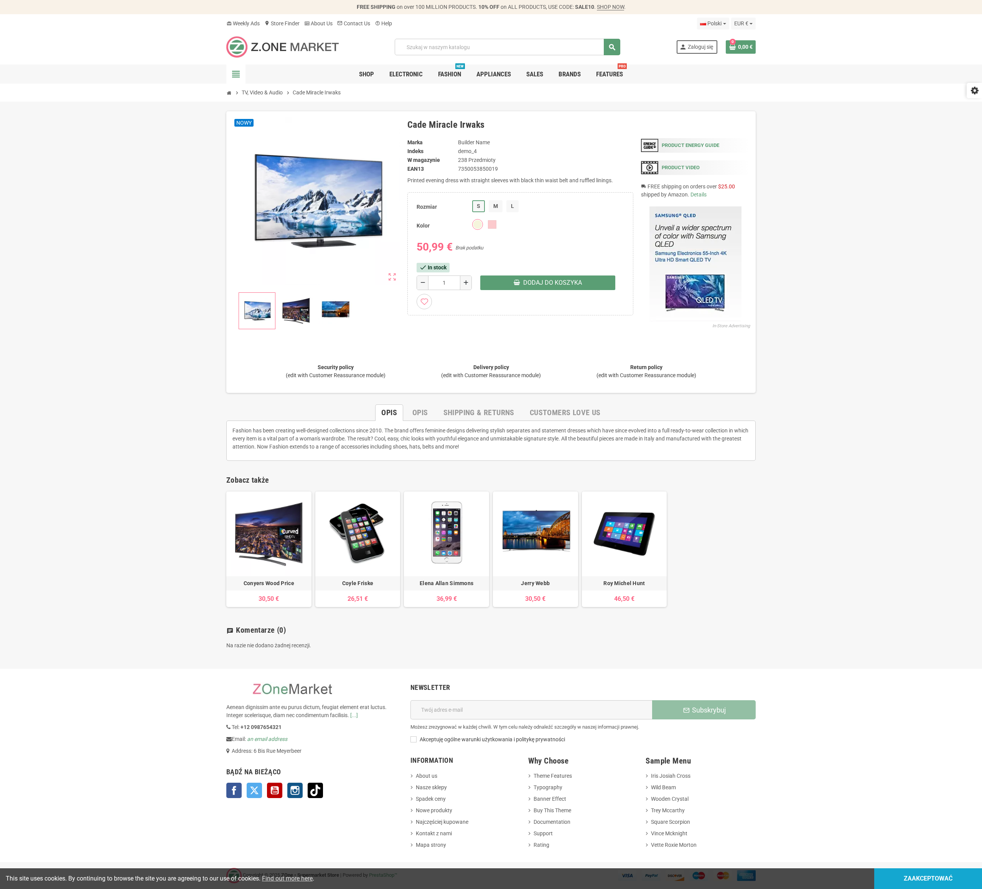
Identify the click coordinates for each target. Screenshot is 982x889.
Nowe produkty (434, 810)
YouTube (274, 790)
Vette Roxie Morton (674, 845)
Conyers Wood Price (269, 583)
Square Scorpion (670, 822)
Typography (548, 787)
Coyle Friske (357, 583)
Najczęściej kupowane (442, 822)
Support (543, 833)
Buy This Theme (552, 810)
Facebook (234, 790)
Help (383, 23)
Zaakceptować (928, 878)
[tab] (389, 412)
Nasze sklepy (431, 787)
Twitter (254, 790)
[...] (354, 715)
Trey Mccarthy (668, 810)
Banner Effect (550, 799)
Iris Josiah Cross (670, 776)
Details (698, 194)
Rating (541, 845)
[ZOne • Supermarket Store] (282, 46)
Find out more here (287, 878)
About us (426, 776)
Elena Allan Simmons (446, 583)
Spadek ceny (431, 799)
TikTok (315, 790)
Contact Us (353, 23)
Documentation (552, 822)
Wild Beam (663, 787)
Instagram (295, 790)
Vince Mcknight (669, 833)
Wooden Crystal (670, 799)
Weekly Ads (243, 23)
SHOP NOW (610, 7)
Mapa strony (431, 845)
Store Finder (282, 23)
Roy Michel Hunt (624, 583)
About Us (318, 23)
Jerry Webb (535, 583)
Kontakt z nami (434, 833)
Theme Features (553, 776)
